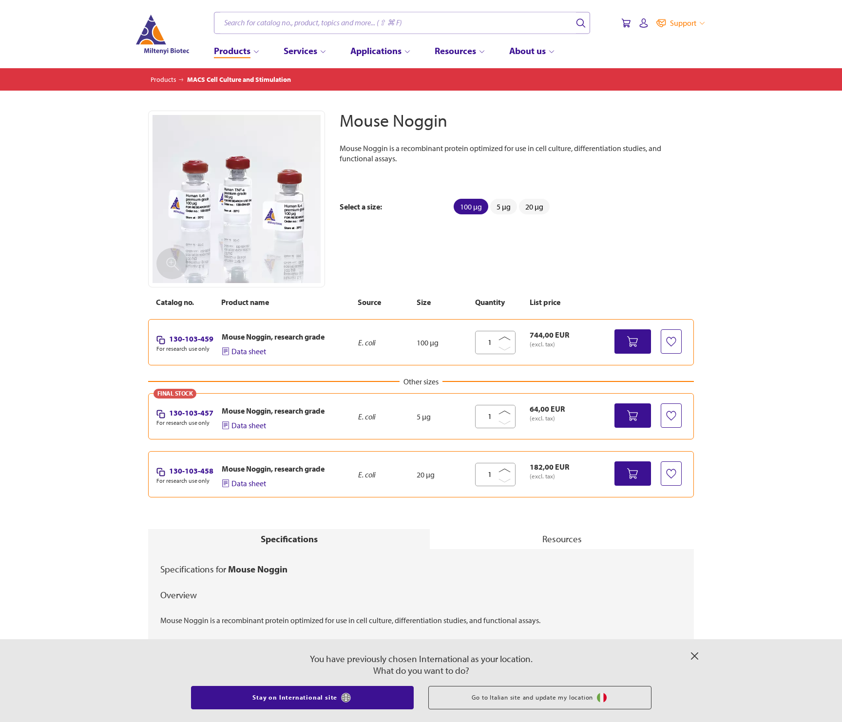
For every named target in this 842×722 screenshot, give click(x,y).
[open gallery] (236, 199)
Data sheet (248, 351)
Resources (562, 539)
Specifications (289, 539)
